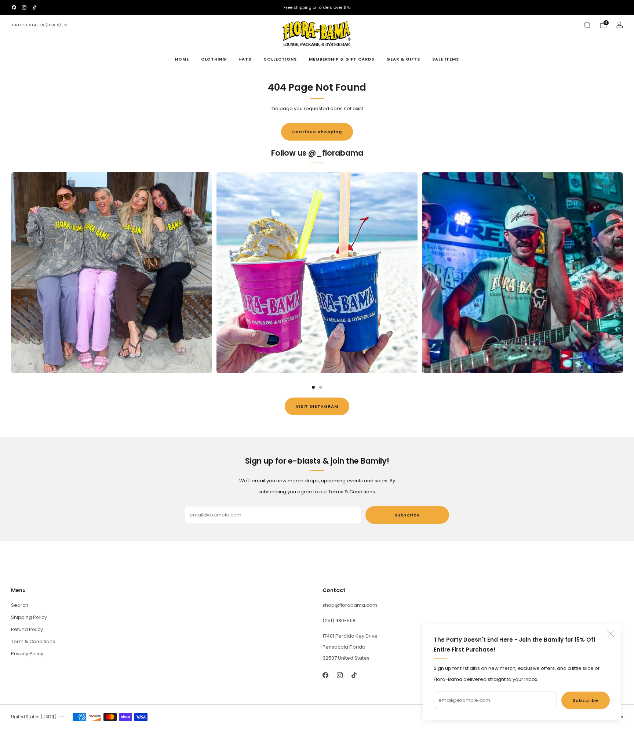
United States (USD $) (36, 25)
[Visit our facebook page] (14, 7)
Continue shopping (317, 132)
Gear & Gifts (403, 59)
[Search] (587, 25)
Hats (244, 59)
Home (182, 59)
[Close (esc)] (611, 633)
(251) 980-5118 (339, 620)
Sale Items (445, 59)
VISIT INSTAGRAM (317, 406)
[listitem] (317, 7)
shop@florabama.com (350, 605)
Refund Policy (27, 629)
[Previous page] (11, 273)
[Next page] (623, 273)
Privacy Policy (27, 653)
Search (19, 605)
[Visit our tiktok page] (34, 7)
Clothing (213, 59)
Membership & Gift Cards (341, 59)
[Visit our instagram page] (24, 7)
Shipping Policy (29, 617)
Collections (280, 59)
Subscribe (585, 700)
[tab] (313, 387)
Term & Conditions (33, 641)
